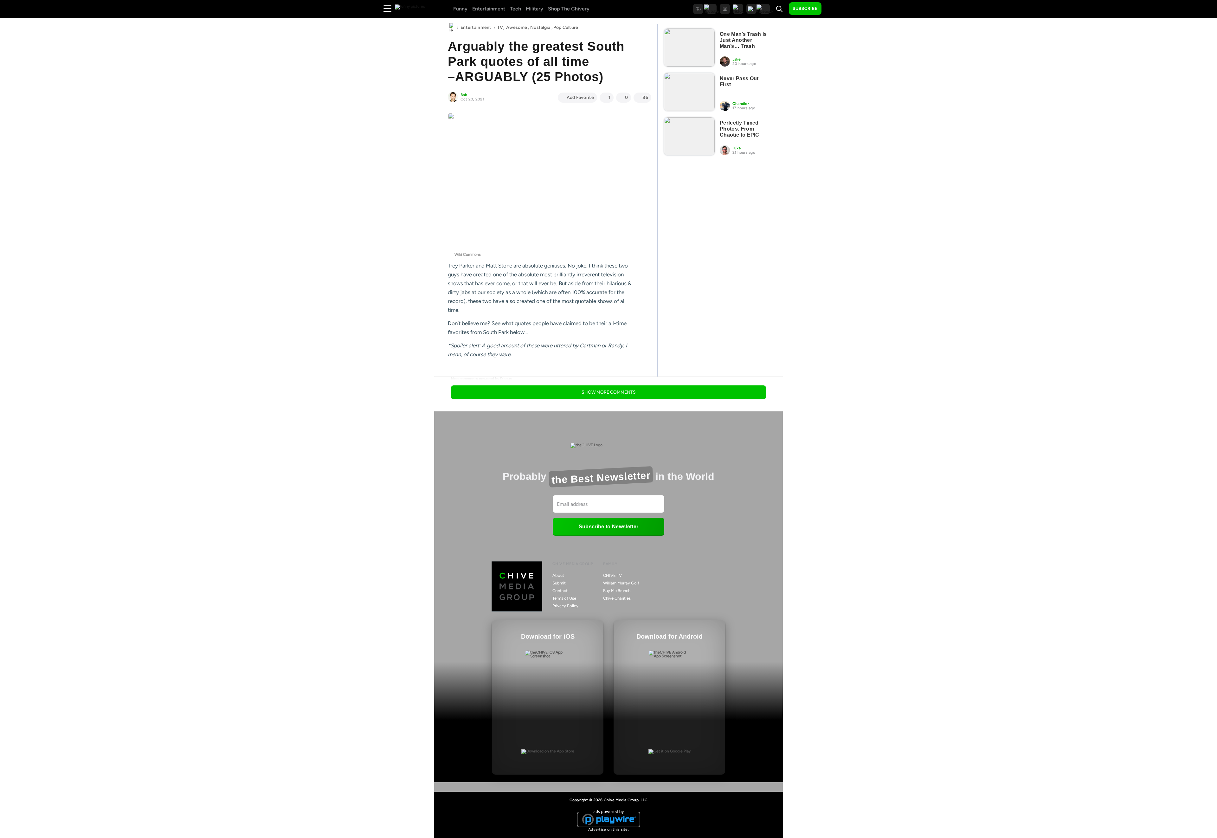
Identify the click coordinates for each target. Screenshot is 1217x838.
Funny (460, 9)
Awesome (516, 27)
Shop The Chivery (568, 9)
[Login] (832, 9)
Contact (560, 590)
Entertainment (488, 9)
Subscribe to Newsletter (608, 526)
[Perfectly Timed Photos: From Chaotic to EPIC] (689, 136)
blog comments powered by (481, 379)
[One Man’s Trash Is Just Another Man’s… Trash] (689, 48)
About (558, 575)
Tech (515, 9)
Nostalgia (540, 27)
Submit (559, 583)
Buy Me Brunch (616, 590)
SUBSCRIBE (805, 8)
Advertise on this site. (608, 829)
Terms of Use (564, 598)
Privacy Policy (565, 605)
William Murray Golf (621, 583)
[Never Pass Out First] (689, 92)
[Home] (451, 27)
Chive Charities (617, 598)
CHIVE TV (612, 575)
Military (534, 9)
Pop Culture (565, 27)
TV (500, 27)
